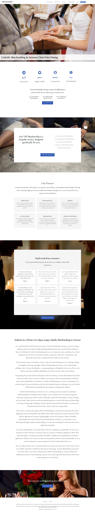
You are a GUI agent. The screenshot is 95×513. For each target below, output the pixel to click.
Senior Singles (41, 504)
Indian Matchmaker (65, 504)
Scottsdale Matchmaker (65, 506)
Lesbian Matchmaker (56, 504)
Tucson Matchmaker (29, 506)
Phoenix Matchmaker (20, 506)
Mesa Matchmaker (37, 506)
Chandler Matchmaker (46, 506)
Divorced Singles (34, 504)
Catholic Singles (19, 504)
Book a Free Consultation (47, 154)
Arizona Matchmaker (7, 2)
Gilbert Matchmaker (56, 506)
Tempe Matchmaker (75, 506)
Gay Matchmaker (47, 504)
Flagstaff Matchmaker (42, 507)
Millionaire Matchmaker (74, 504)
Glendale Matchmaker (52, 507)
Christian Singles (26, 504)
